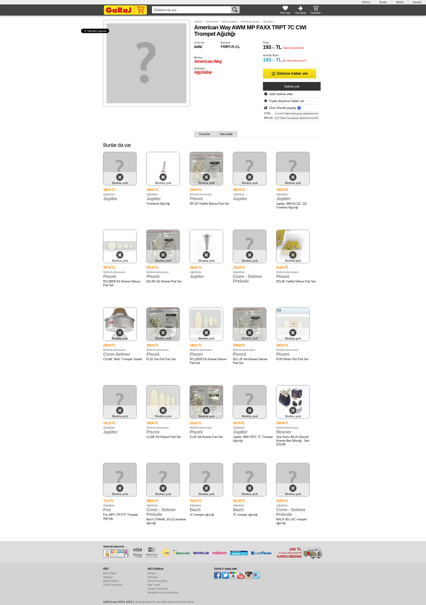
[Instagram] (248, 575)
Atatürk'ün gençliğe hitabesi (160, 601)
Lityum (138, 601)
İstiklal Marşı (186, 601)
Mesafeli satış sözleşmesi (163, 592)
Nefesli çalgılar (229, 21)
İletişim (152, 573)
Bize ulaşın (109, 573)
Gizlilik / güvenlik (158, 588)
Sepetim (316, 12)
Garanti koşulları (157, 581)
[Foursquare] (256, 575)
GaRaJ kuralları (112, 584)
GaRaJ (366, 2)
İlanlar (383, 2)
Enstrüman (212, 21)
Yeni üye (285, 12)
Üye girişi (300, 12)
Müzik (400, 2)
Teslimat (153, 577)
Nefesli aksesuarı (250, 21)
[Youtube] (241, 575)
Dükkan (198, 21)
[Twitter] (225, 575)
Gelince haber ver (292, 73)
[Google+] (233, 575)
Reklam (107, 577)
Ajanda (417, 2)
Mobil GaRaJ (111, 581)
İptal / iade (154, 584)
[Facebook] (217, 575)
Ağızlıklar (268, 21)
